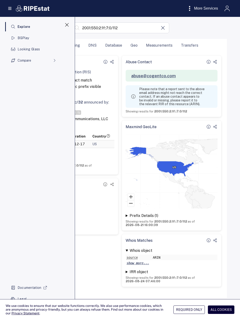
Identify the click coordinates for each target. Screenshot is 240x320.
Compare (24, 60)
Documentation (29, 288)
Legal (22, 299)
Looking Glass (29, 49)
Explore (24, 27)
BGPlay (23, 38)
